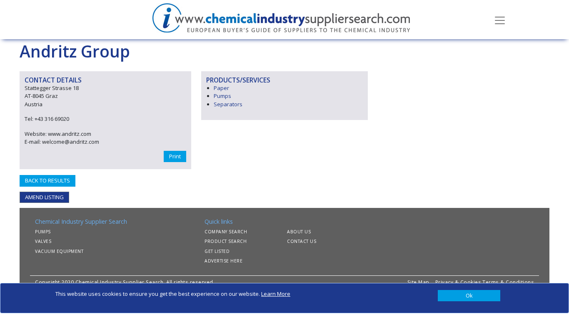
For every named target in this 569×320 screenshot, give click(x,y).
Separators (228, 104)
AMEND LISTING (44, 197)
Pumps (222, 96)
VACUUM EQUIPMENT (59, 251)
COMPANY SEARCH (226, 232)
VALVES (43, 241)
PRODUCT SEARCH (226, 241)
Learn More (275, 294)
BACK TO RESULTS (47, 180)
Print (175, 156)
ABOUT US (299, 232)
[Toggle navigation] (500, 19)
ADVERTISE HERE (223, 261)
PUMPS (43, 232)
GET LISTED (217, 251)
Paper (221, 88)
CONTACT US (301, 241)
